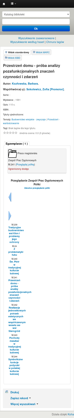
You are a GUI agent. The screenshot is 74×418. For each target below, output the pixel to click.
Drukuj (14, 392)
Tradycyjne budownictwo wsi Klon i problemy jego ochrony (14, 235)
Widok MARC (43, 52)
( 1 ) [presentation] (17, 143)
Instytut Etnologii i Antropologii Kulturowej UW (4, 4)
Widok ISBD (14, 57)
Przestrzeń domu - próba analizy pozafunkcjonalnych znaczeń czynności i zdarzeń (14, 290)
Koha (71, 414)
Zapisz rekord (19, 398)
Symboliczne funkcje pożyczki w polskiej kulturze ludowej (14, 366)
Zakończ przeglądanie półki (37, 187)
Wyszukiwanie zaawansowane (36, 38)
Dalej (9, 220)
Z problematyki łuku (14, 251)
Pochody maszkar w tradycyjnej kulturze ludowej (14, 345)
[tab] (16, 143)
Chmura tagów (55, 42)
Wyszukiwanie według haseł (27, 42)
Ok (36, 28)
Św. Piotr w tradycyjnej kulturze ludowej (14, 267)
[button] (13, 4)
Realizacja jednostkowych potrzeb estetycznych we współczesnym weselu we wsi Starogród (14, 319)
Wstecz (9, 201)
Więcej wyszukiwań (23, 404)
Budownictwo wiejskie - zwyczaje (29, 119)
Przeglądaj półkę (25, 164)
